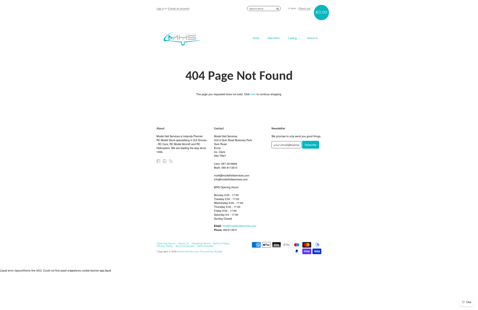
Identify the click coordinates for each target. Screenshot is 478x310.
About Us (312, 38)
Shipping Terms (200, 243)
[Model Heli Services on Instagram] (165, 161)
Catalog (292, 38)
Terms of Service (184, 246)
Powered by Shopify (210, 251)
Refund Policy (221, 243)
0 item (292, 8)
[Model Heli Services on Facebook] (158, 161)
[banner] (190, 37)
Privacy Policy (164, 246)
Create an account (178, 8)
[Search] (278, 8)
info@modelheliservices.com (239, 226)
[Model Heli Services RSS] (171, 161)
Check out (304, 8)
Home (256, 38)
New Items (274, 38)
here (253, 94)
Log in (160, 8)
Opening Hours (165, 243)
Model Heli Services (187, 251)
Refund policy (205, 246)
